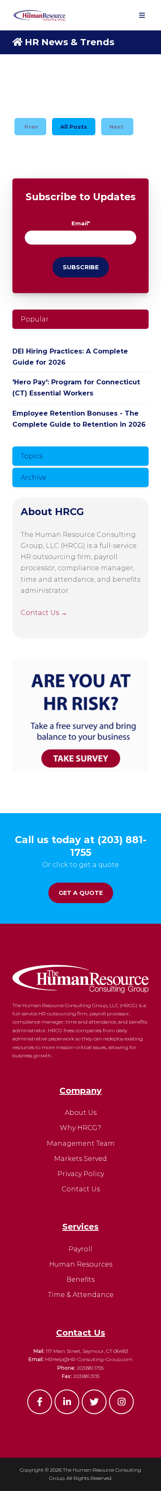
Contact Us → (44, 613)
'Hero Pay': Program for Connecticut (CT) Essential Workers (76, 387)
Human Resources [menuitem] (80, 1264)
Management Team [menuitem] (81, 1143)
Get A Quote (81, 893)
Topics (32, 456)
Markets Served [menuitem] (80, 1159)
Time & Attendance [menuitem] (81, 1295)
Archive (33, 477)
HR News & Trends (69, 42)
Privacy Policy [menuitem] (80, 1174)
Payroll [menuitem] (80, 1249)
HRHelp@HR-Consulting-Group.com (89, 1359)
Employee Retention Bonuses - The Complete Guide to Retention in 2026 (79, 418)
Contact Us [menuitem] (81, 1189)
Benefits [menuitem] (80, 1279)
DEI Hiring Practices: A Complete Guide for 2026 (70, 356)
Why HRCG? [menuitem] (80, 1128)
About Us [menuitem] (81, 1113)
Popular (35, 319)
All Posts (73, 126)
